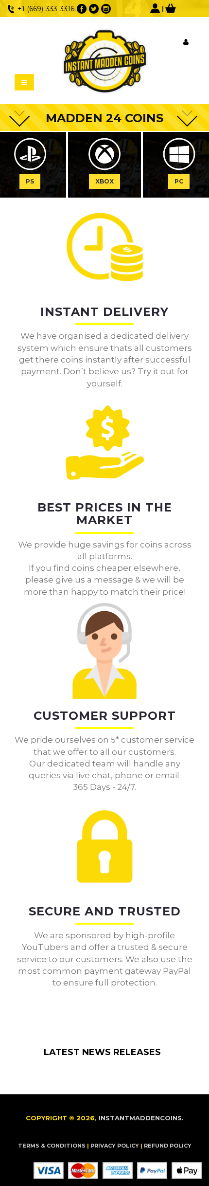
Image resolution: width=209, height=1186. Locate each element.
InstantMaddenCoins (140, 1118)
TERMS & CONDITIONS (52, 1145)
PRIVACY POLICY (114, 1145)
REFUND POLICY (168, 1145)
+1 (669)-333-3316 (45, 8)
